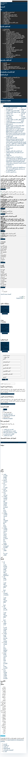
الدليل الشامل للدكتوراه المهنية (7, 394)
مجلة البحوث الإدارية (10, 81)
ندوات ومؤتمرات (7, 18)
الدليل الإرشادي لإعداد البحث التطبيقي (14, 40)
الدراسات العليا (9, 124)
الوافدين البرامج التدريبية (8, 434)
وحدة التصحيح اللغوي (10, 85)
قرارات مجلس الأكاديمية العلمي (10, 16)
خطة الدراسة (9, 45)
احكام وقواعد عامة (10, 31)
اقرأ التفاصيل (5, 313)
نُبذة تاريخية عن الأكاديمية (8, 12)
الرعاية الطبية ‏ (9, 53)
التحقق (5, 377)
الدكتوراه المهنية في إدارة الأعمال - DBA (15, 35)
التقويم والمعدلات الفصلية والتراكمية (14, 49)
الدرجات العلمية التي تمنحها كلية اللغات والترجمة (14, 68)
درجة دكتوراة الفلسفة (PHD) (12, 33)
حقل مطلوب (6, 357)
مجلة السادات (6, 29)
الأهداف (5, 65)
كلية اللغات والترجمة (6, 60)
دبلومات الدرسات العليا (11, 39)
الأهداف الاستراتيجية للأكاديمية (10, 14)
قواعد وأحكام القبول (10, 47)
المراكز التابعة (4, 74)
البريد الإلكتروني (7, 371)
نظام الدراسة (9, 44)
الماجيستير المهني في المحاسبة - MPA (14, 38)
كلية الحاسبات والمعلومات (8, 72)
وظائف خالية (6, 19)
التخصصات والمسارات (11, 51)
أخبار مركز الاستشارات (11, 90)
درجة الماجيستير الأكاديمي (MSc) (13, 34)
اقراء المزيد (3, 189)
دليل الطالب (6, 69)
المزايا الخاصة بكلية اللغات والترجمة (11, 66)
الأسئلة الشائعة (9, 57)
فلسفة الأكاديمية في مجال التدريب (13, 95)
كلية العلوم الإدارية (5, 26)
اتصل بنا (2, 442)
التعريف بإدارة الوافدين (8, 429)
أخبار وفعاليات (6, 17)
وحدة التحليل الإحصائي (11, 86)
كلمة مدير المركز (10, 80)
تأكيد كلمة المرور (7, 368)
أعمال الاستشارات (10, 82)
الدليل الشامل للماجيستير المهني (8, 404)
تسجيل (3, 379)
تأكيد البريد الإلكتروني (8, 374)
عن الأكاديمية (6, 745)
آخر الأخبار (5, 747)
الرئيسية (3, 6)
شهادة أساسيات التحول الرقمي (13, 87)
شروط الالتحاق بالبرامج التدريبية (13, 92)
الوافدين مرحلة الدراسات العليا (10, 432)
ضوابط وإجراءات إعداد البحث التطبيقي (14, 42)
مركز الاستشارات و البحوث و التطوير (11, 77)
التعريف (5, 62)
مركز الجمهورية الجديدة (8, 98)
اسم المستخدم (6, 362)
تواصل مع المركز (10, 89)
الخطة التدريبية (9, 96)
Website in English (6, 100)
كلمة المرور (6, 365)
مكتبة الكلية (8, 52)
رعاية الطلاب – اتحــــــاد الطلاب (13, 55)
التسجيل (9, 294)
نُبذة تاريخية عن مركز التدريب (12, 94)
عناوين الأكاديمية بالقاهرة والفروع (10, 22)
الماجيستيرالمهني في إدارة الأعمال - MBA (15, 36)
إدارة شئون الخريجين (10, 56)
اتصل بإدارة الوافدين (7, 435)
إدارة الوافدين (6, 23)
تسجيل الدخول (4, 294)
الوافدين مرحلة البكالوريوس (9, 431)
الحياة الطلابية (6, 21)
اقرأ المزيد (3, 208)
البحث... (2, 383)
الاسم (4, 358)
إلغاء (7, 379)
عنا (1, 9)
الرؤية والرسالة (6, 13)
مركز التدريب (6, 91)
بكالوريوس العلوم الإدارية (8, 43)
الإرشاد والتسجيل (10, 48)
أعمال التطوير (9, 83)
